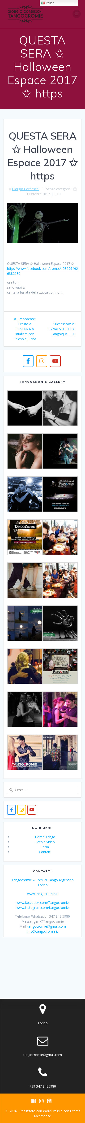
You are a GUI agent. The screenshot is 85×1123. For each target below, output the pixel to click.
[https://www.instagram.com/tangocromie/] (21, 810)
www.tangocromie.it (42, 893)
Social (45, 847)
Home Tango (45, 837)
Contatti (45, 852)
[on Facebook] (28, 361)
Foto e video (45, 842)
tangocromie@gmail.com (46, 926)
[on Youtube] (55, 361)
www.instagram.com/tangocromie (43, 907)
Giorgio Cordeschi (25, 189)
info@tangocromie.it (42, 931)
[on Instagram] (41, 361)
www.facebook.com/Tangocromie (43, 902)
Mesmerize (42, 1116)
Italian (49, 3)
